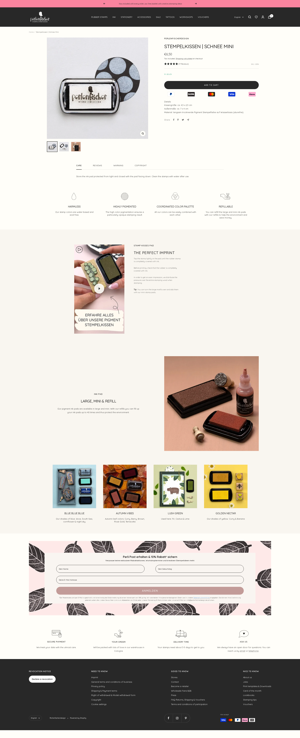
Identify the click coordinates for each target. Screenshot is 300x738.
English (237, 17)
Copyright (141, 165)
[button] (176, 64)
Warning (118, 165)
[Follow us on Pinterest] (185, 718)
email (242, 651)
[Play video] (99, 289)
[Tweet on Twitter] (183, 120)
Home (31, 32)
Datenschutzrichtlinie (201, 598)
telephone (254, 651)
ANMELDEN (150, 590)
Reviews (97, 165)
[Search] (249, 17)
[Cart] (269, 16)
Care (79, 165)
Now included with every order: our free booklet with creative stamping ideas (150, 4)
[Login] (262, 17)
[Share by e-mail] (188, 120)
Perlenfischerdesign (176, 38)
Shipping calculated (184, 58)
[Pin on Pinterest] (178, 120)
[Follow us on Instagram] (177, 718)
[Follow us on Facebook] (168, 718)
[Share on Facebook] (173, 120)
